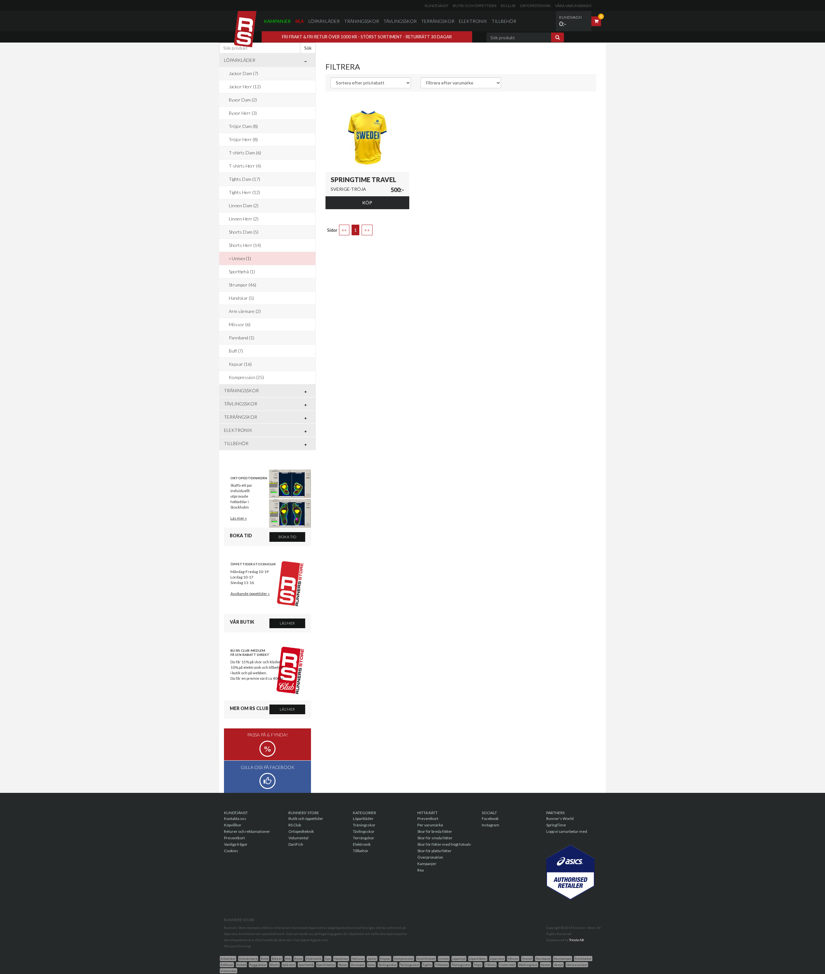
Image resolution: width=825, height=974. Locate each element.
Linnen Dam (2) (243, 205)
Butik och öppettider (475, 5)
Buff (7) (236, 351)
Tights (427, 965)
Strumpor (357, 965)
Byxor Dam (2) (243, 99)
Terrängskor (437, 21)
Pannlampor (562, 958)
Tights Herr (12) (244, 192)
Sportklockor (326, 965)
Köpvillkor (232, 825)
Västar (558, 965)
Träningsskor (361, 21)
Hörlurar (358, 958)
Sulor (371, 965)
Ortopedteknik (535, 5)
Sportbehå (306, 965)
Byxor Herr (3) (243, 113)
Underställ (507, 965)
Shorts (274, 965)
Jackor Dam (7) (243, 73)
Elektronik (473, 21)
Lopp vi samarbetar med (566, 831)
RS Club (508, 5)
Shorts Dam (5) (243, 232)
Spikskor (288, 965)
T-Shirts (490, 965)
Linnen (444, 958)
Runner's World (560, 818)
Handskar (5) (241, 298)
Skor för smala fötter (434, 837)
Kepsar (385, 958)
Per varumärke (430, 825)
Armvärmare (248, 958)
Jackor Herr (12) (245, 86)
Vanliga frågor (236, 844)
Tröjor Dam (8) (243, 126)
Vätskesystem (576, 965)
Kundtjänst (437, 5)
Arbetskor (228, 958)
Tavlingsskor (387, 965)
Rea (299, 21)
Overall (527, 958)
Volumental (298, 837)
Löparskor (497, 958)
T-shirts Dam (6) (245, 152)
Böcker (277, 958)
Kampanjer (277, 21)
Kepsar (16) (240, 364)
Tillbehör (504, 21)
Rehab (241, 965)
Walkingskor (528, 965)
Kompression (403, 958)
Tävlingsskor (400, 21)
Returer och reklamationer (247, 831)
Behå (264, 958)
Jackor (372, 958)
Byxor (298, 958)
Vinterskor (228, 971)
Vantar (545, 965)
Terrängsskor (409, 965)
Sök (308, 48)
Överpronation (430, 857)
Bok (288, 958)
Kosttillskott (426, 958)
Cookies (231, 850)
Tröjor (478, 965)
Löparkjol (459, 958)
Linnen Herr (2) (243, 218)
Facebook (490, 818)
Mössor (513, 958)
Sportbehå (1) (242, 271)
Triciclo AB (576, 940)
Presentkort (234, 837)
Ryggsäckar (258, 965)
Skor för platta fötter (434, 850)
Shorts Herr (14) (245, 245)
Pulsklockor (583, 958)
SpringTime (556, 825)
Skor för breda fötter (434, 831)
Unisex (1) (241, 258)
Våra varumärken (573, 5)
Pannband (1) (241, 337)
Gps (328, 958)
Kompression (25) (246, 377)
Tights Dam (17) (244, 179)
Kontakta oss (235, 818)
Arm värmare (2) (245, 311)
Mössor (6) (239, 324)
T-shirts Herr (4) (245, 166)
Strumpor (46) (242, 284)
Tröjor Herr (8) (243, 139)
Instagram (490, 825)
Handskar (341, 958)
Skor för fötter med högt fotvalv (444, 844)
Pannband (543, 958)
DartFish (295, 844)
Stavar (342, 965)
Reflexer (226, 965)
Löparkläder (324, 21)
